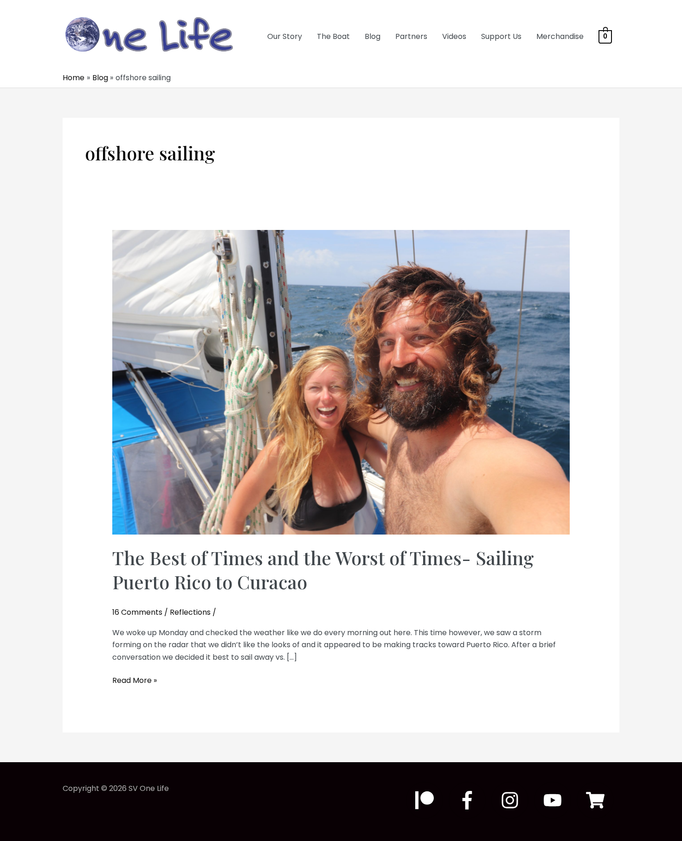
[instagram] (512, 800)
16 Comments (137, 612)
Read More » (134, 681)
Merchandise (560, 36)
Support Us (501, 36)
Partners (411, 36)
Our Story (284, 36)
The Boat (333, 36)
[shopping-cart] (598, 800)
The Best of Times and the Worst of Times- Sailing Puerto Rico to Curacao (323, 569)
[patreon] (427, 800)
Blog (372, 36)
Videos (454, 36)
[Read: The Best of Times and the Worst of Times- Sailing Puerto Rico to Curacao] (341, 381)
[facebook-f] (470, 800)
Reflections (190, 612)
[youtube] (555, 800)
